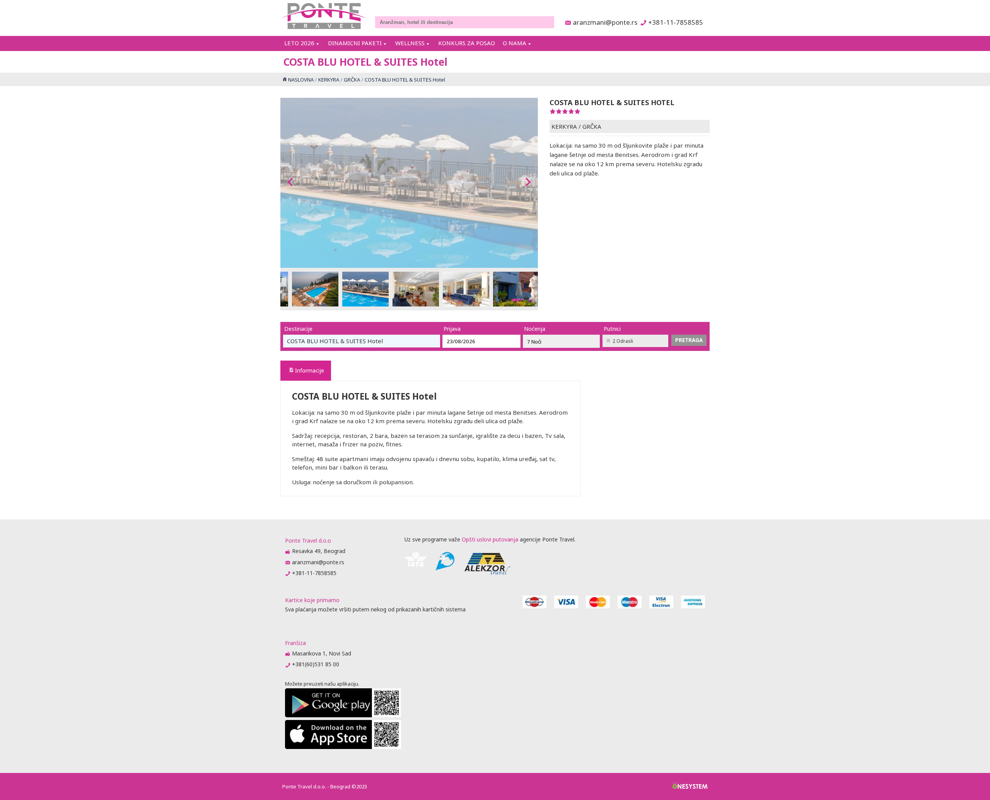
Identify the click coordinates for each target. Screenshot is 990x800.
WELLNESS (410, 43)
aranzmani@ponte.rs (603, 22)
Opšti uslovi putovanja (490, 539)
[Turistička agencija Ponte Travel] (323, 16)
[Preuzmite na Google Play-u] (343, 715)
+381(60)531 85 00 (315, 664)
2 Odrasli (623, 341)
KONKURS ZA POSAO (466, 43)
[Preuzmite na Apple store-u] (343, 747)
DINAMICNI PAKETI (355, 43)
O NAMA (514, 43)
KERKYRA (564, 126)
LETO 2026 (299, 43)
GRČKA (591, 126)
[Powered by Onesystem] (690, 786)
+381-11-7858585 (675, 22)
